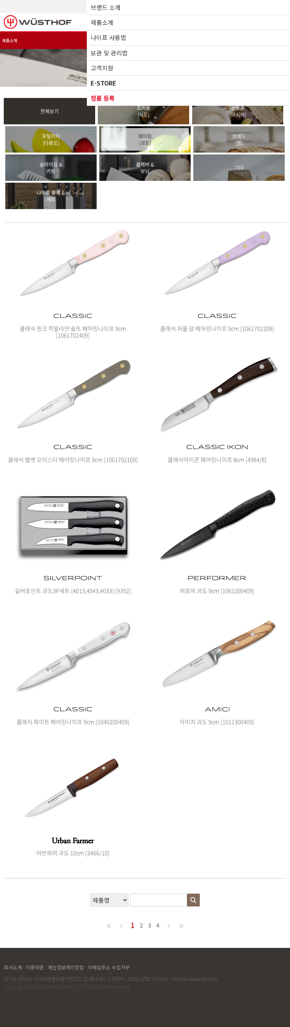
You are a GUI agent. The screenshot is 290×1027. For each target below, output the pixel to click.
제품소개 (102, 22)
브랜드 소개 (105, 7)
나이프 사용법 (108, 37)
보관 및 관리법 (109, 52)
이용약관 (35, 966)
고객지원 (102, 67)
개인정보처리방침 (66, 966)
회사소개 (13, 966)
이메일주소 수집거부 (109, 966)
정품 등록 (103, 97)
